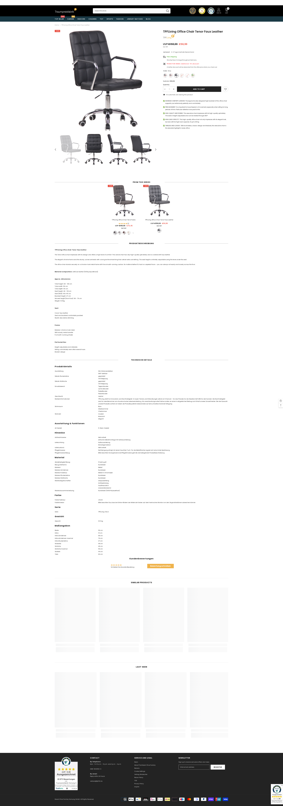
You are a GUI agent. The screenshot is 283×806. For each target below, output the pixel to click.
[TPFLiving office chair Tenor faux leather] (159, 201)
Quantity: (166, 85)
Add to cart (199, 89)
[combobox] (129, 10)
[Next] (155, 149)
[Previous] (55, 149)
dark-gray (115, 233)
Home (57, 25)
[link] (75, 645)
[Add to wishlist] (225, 89)
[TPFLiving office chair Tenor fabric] (124, 201)
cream (129, 233)
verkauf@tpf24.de (96, 781)
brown (124, 233)
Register (218, 767)
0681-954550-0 (95, 769)
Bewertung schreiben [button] (160, 566)
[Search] (131, 10)
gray (120, 233)
